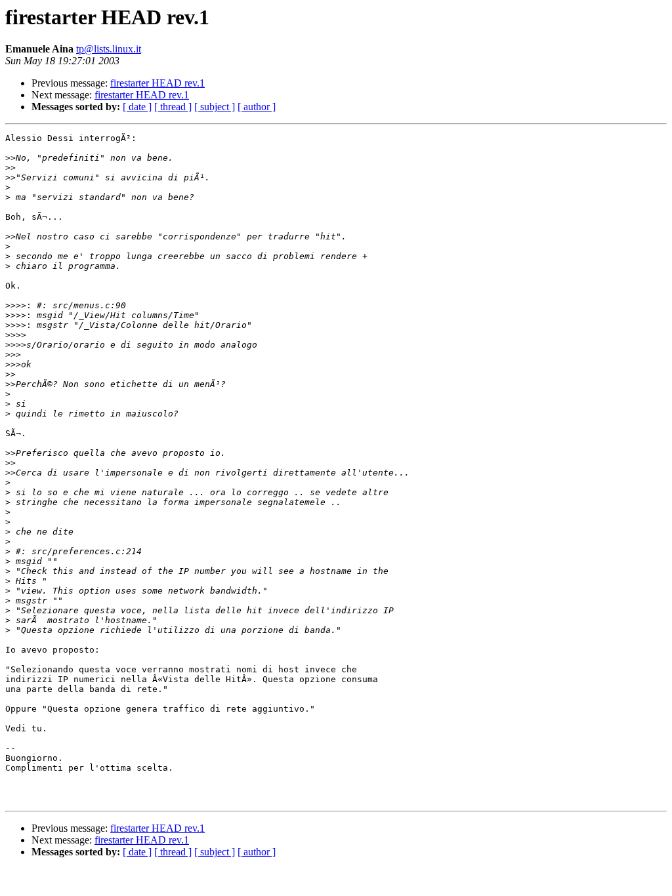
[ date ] (137, 106)
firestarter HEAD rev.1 (157, 83)
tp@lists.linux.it (108, 48)
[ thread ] (173, 106)
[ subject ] (214, 106)
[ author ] (257, 106)
